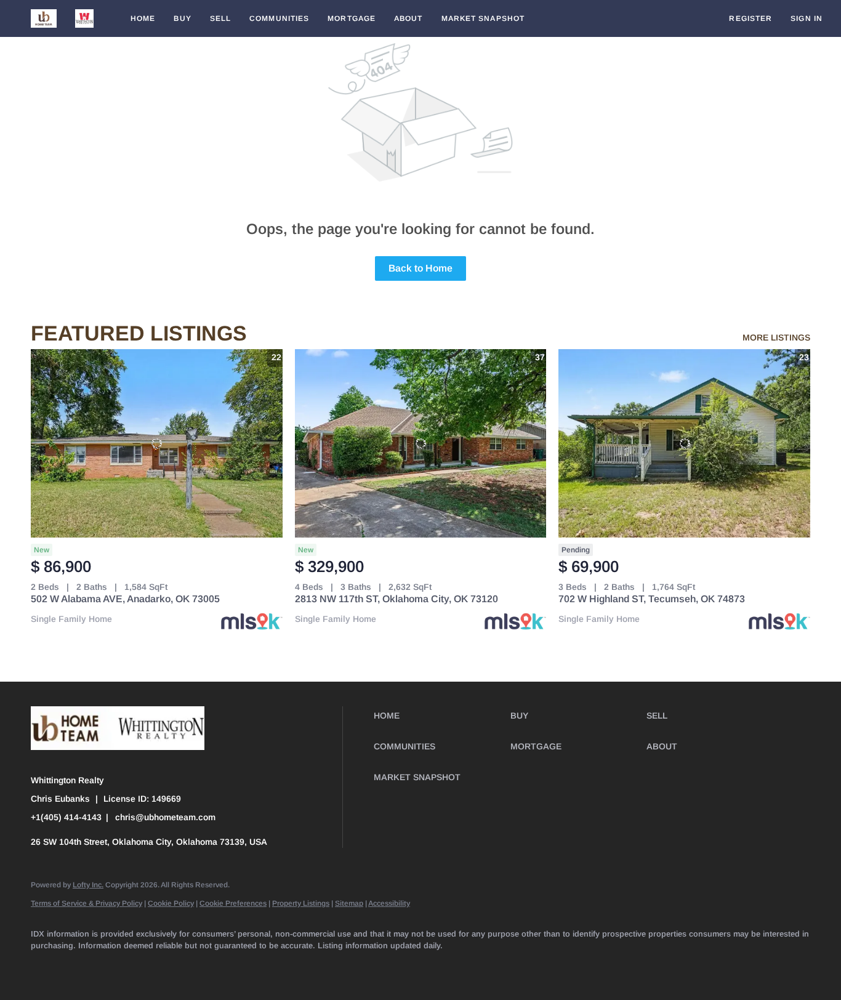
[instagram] (224, 967)
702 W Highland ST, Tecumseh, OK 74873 (651, 599)
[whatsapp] (402, 967)
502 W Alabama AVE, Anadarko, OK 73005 (125, 599)
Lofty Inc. (88, 885)
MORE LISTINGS (776, 337)
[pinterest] (331, 967)
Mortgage (352, 18)
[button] (44, 18)
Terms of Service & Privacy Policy (86, 903)
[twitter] (117, 967)
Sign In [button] (807, 18)
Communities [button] (279, 18)
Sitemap (349, 903)
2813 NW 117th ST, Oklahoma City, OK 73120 (396, 599)
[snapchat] (295, 967)
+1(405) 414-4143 (66, 817)
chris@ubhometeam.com (165, 817)
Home (143, 18)
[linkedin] (81, 967)
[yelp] (188, 967)
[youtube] (260, 967)
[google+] (367, 967)
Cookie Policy (171, 903)
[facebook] (45, 967)
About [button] (408, 18)
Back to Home (420, 268)
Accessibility (389, 903)
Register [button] (750, 18)
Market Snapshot (483, 18)
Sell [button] (220, 18)
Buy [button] (182, 18)
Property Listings (300, 903)
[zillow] (152, 967)
